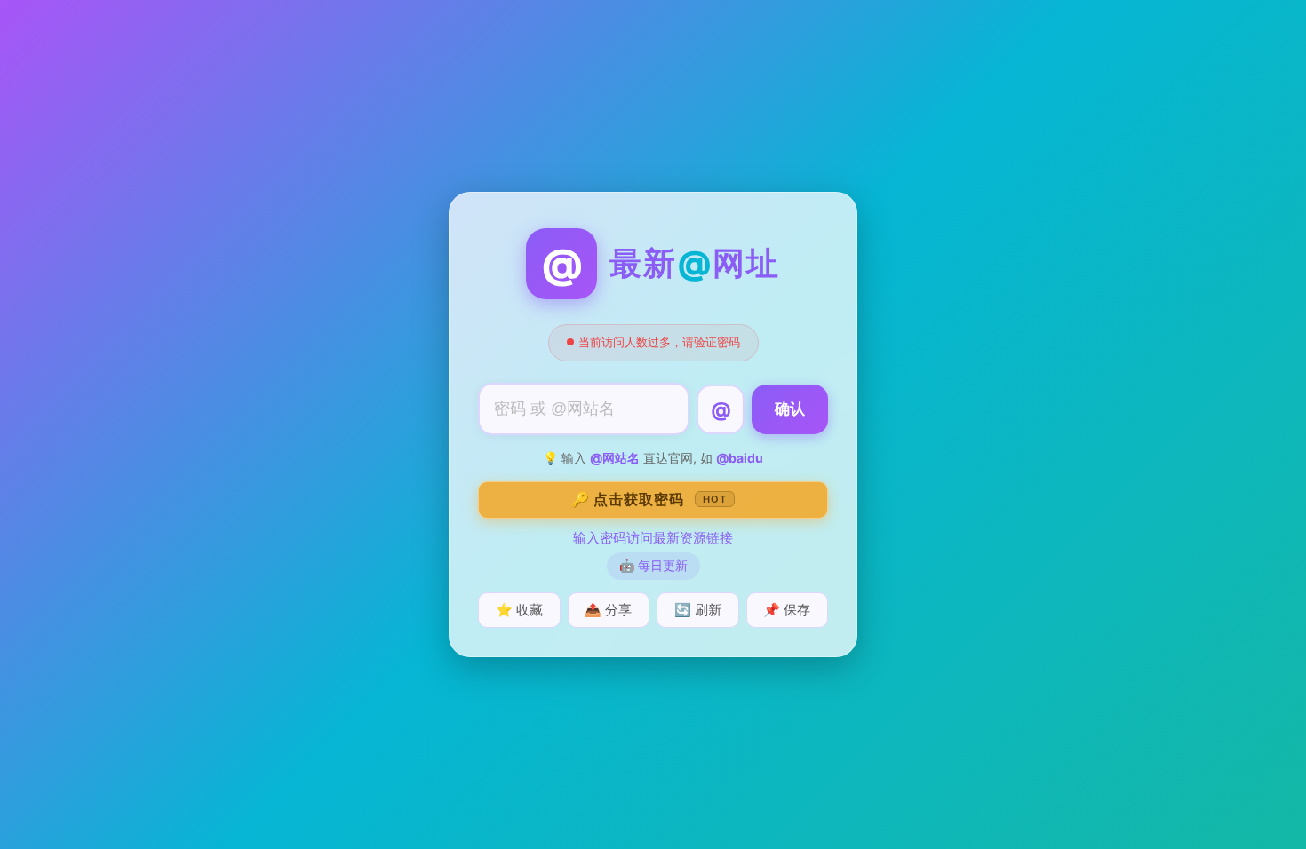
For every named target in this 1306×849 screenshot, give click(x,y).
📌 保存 (786, 609)
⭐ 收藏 (519, 609)
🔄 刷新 (697, 609)
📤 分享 (608, 609)
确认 (790, 409)
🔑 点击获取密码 (649, 499)
